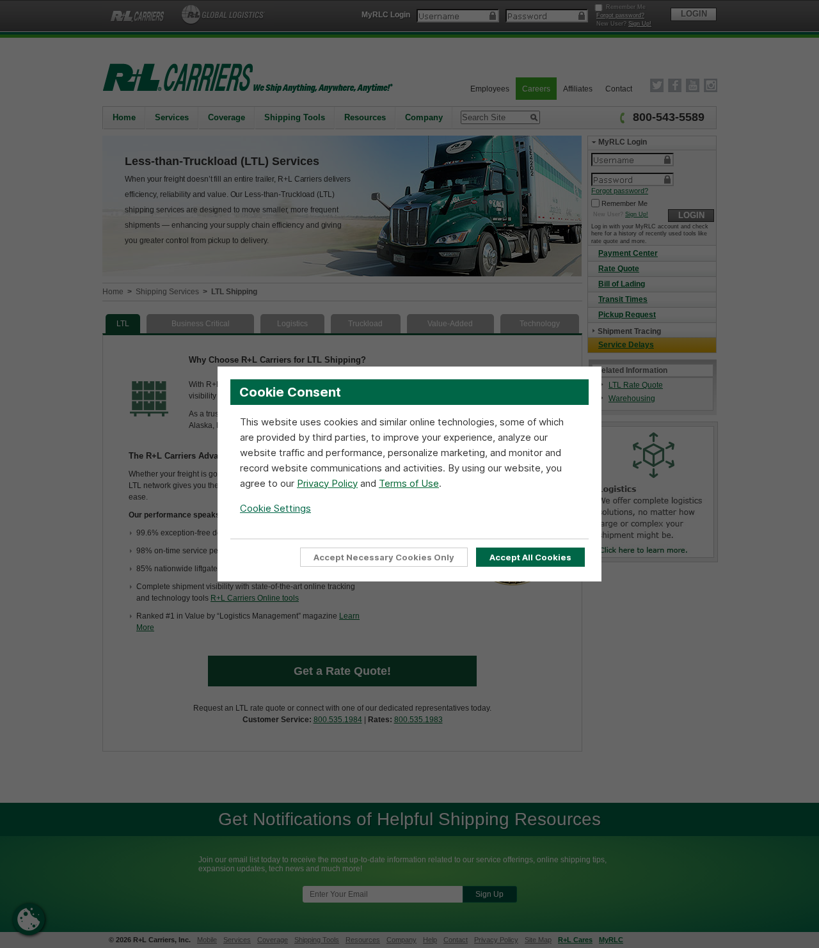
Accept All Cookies (530, 557)
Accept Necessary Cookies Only (384, 557)
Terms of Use (409, 483)
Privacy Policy (327, 483)
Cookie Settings (275, 508)
